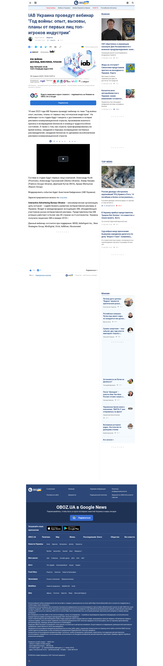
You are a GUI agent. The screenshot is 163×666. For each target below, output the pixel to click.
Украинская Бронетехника (111, 415)
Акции (71, 565)
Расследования (89, 537)
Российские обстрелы (109, 8)
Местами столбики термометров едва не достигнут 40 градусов (109, 79)
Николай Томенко (108, 337)
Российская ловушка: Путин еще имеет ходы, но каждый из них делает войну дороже (114, 316)
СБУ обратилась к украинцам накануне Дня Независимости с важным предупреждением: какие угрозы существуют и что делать (117, 47)
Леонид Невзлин (108, 400)
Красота (64, 593)
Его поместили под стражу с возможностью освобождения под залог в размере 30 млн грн (117, 242)
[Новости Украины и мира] (69, 276)
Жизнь (72, 537)
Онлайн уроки (64, 558)
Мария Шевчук (39, 37)
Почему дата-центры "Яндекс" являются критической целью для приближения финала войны (112, 301)
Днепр (71, 544)
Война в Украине (64, 8)
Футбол (49, 551)
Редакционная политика (43, 275)
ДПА (72, 558)
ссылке (63, 197)
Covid (73, 586)
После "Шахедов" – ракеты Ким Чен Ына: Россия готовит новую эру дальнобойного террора (114, 394)
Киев (48, 544)
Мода (70, 593)
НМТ (82, 558)
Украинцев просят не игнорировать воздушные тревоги (114, 54)
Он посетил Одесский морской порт (114, 221)
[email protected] (54, 649)
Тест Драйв (50, 565)
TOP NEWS (106, 161)
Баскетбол (57, 551)
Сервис (78, 565)
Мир (57, 537)
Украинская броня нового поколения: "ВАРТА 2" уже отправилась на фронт (114, 409)
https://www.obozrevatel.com (101, 603)
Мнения (105, 293)
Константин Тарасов (109, 307)
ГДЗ (48, 558)
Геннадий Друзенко (109, 385)
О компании (51, 489)
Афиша (49, 593)
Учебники (54, 558)
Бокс (71, 551)
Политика (46, 537)
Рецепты (50, 572)
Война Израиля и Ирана (81, 8)
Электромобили (61, 565)
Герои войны (51, 8)
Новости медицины (53, 586)
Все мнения (107, 440)
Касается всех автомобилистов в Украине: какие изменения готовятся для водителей (111, 94)
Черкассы (78, 544)
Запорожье (63, 544)
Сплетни (56, 593)
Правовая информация (98, 489)
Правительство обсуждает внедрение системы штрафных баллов (112, 104)
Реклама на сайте (53, 495)
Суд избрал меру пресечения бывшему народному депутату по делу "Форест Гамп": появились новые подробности (117, 234)
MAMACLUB (66, 586)
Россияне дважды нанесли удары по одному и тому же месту (117, 202)
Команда (71, 489)
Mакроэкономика (68, 579)
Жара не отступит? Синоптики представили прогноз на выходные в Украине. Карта (112, 69)
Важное (105, 14)
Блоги (99, 537)
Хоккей (65, 551)
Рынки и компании (53, 579)
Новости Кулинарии (69, 572)
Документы (72, 495)
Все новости (130, 537)
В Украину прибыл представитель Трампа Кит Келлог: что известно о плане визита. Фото (117, 215)
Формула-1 (78, 551)
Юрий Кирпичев (108, 433)
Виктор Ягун (107, 322)
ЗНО (77, 558)
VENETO (95, 8)
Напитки (57, 572)
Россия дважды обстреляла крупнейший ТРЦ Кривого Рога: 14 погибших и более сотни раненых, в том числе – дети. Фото (118, 194)
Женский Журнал (80, 593)
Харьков (54, 544)
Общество (49, 37)
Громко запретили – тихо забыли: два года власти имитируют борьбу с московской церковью (113, 331)
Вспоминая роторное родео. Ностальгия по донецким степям (112, 427)
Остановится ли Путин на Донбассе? (113, 380)
